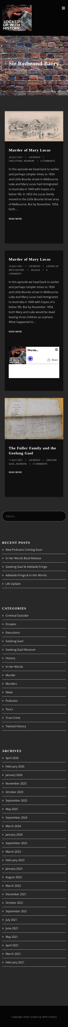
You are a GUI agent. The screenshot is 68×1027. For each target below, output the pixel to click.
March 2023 (13, 852)
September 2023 (16, 843)
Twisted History (16, 726)
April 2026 (12, 758)
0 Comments (48, 160)
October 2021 (14, 903)
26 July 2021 (16, 157)
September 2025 (16, 800)
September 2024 (16, 817)
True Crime (13, 718)
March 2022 (13, 886)
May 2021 (12, 937)
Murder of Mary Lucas (30, 150)
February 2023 (15, 860)
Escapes (11, 624)
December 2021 (16, 894)
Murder (11, 675)
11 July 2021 (16, 460)
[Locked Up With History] (17, 18)
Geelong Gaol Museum (21, 650)
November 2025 (16, 783)
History (10, 658)
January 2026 (14, 775)
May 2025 (12, 809)
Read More (15, 218)
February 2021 (15, 962)
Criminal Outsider (17, 615)
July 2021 (11, 920)
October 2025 (14, 792)
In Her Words (14, 667)
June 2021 (12, 928)
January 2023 (14, 869)
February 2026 (15, 766)
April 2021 (12, 945)
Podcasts (12, 701)
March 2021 (13, 954)
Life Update (13, 584)
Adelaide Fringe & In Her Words (26, 575)
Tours (9, 709)
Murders (29, 160)
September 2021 (16, 911)
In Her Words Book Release (23, 558)
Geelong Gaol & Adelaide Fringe (26, 567)
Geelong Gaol (14, 641)
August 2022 (14, 877)
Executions (15, 160)
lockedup (34, 157)
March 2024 (13, 826)
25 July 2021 (16, 266)
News (9, 692)
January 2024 (14, 834)
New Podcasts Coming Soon (24, 550)
